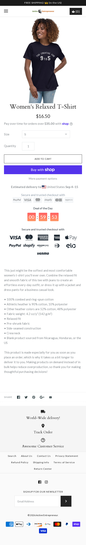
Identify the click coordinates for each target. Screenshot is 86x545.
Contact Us (44, 455)
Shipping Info (41, 462)
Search (12, 455)
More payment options (43, 178)
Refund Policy (19, 462)
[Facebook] (39, 482)
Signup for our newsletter (43, 491)
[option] (43, 60)
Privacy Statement (66, 455)
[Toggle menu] (6, 11)
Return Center (43, 468)
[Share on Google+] (42, 397)
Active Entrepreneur (47, 515)
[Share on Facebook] (18, 397)
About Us (26, 455)
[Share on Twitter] (26, 397)
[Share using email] (50, 397)
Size (6, 134)
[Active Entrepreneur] (43, 11)
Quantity (10, 146)
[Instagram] (46, 482)
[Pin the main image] (33, 397)
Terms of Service (64, 462)
